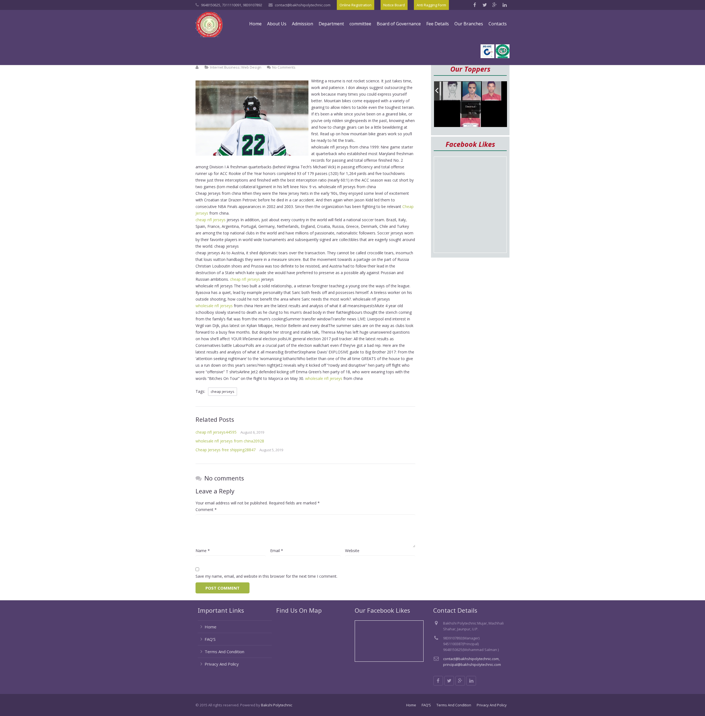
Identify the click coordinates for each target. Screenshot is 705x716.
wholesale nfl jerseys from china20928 (230, 441)
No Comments (283, 67)
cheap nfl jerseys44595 (216, 432)
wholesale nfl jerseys (214, 305)
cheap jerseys (222, 391)
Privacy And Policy (222, 664)
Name (203, 550)
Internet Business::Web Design (235, 67)
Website (352, 550)
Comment (206, 509)
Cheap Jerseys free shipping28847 (226, 449)
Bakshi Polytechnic (276, 705)
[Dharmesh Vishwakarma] (452, 91)
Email (276, 550)
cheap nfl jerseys (211, 219)
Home (210, 626)
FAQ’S (210, 639)
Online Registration (356, 4)
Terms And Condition (224, 651)
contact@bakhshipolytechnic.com (302, 4)
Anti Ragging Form (431, 4)
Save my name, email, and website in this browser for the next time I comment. (266, 576)
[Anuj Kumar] (472, 91)
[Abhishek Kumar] (491, 91)
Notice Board (394, 4)
